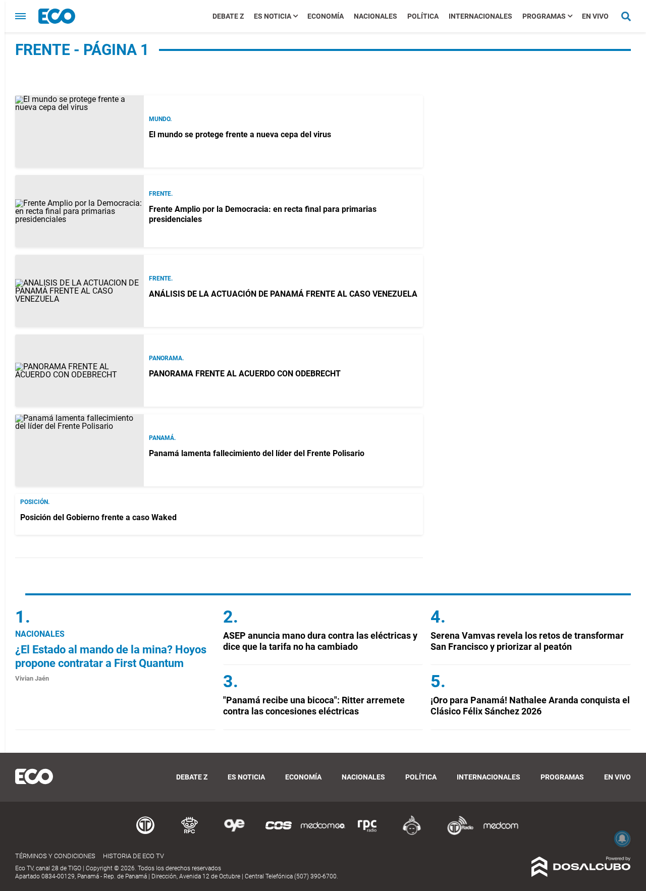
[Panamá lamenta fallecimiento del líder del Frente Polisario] (79, 450)
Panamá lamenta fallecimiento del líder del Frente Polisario (256, 453)
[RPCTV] (190, 833)
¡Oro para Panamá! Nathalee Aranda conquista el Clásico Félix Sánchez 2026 (530, 705)
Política (423, 16)
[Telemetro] (145, 833)
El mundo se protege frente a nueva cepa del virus (240, 134)
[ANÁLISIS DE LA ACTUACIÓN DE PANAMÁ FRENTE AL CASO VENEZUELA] (79, 291)
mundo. (160, 119)
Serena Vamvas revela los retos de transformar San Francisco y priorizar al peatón (527, 641)
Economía (325, 16)
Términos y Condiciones (55, 856)
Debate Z (228, 16)
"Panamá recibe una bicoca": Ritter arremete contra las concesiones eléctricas (314, 705)
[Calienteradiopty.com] (412, 833)
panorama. (166, 358)
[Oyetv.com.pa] (234, 833)
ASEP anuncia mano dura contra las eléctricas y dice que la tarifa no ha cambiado (320, 641)
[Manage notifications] (622, 838)
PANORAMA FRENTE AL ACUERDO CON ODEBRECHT (245, 373)
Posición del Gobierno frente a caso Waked (98, 517)
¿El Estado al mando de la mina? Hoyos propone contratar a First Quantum (110, 656)
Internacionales (480, 16)
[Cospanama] (278, 833)
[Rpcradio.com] (367, 833)
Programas (544, 16)
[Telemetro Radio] (456, 833)
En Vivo (595, 16)
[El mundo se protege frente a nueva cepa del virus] (79, 131)
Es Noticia (272, 16)
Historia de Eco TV (133, 856)
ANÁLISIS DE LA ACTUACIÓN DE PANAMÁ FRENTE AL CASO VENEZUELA (283, 294)
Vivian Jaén (32, 678)
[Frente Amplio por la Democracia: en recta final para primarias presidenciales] (79, 211)
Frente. (161, 193)
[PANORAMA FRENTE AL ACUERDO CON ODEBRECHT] (79, 371)
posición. (34, 502)
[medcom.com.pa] (500, 833)
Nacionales (375, 16)
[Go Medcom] (323, 833)
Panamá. (162, 437)
